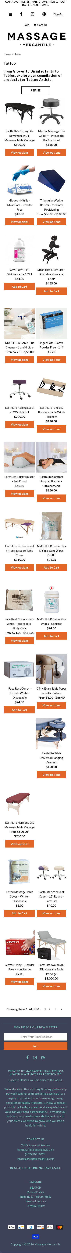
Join (26, 25)
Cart (41, 25)
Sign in (58, 14)
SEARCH (35, 1187)
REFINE (35, 90)
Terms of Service (35, 1201)
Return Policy (35, 1192)
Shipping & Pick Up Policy (35, 1196)
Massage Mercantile (47, 1244)
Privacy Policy (36, 1205)
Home (8, 53)
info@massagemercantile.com (35, 1158)
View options (19, 152)
